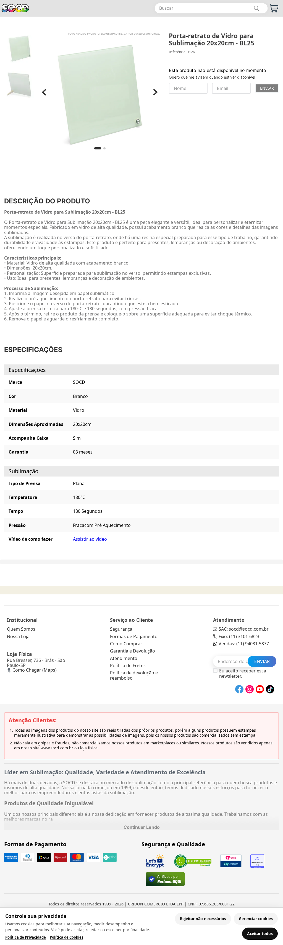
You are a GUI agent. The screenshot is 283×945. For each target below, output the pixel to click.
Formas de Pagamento (134, 636)
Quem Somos (21, 629)
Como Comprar (126, 644)
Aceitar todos (260, 933)
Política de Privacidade (25, 937)
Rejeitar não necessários (203, 918)
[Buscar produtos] (256, 8)
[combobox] (211, 8)
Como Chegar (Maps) (34, 670)
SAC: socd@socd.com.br (244, 629)
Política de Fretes (128, 665)
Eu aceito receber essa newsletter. (242, 673)
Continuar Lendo (142, 827)
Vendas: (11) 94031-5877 (244, 644)
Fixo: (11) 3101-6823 (239, 636)
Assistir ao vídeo (90, 539)
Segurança (121, 629)
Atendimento (123, 658)
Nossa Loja (18, 636)
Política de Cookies (66, 937)
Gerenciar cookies (256, 918)
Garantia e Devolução (132, 651)
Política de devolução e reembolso (134, 675)
